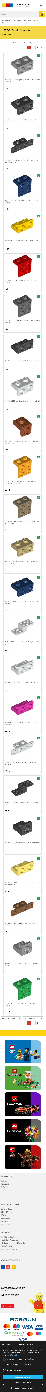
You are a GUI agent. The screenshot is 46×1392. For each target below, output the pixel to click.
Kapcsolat (5, 1184)
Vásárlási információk (9, 1240)
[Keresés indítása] (41, 5)
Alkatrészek (6, 1221)
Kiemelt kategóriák (10, 1204)
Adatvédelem (6, 1246)
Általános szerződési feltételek (13, 1243)
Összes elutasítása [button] (23, 1383)
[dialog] (23, 1366)
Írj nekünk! (7, 1306)
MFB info (4, 1187)
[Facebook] (3, 1267)
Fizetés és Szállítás (8, 1237)
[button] (23, 1388)
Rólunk (4, 1181)
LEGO (3, 1215)
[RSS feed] (14, 1267)
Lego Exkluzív (6, 1209)
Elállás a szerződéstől (9, 1249)
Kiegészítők (5, 1224)
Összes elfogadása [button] (23, 1377)
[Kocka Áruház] (14, 5)
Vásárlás (5, 1232)
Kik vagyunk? (7, 1176)
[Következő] (41, 47)
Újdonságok (6, 1218)
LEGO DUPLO (6, 1212)
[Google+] (8, 1267)
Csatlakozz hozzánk (10, 1260)
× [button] (43, 1343)
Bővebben (15, 1355)
